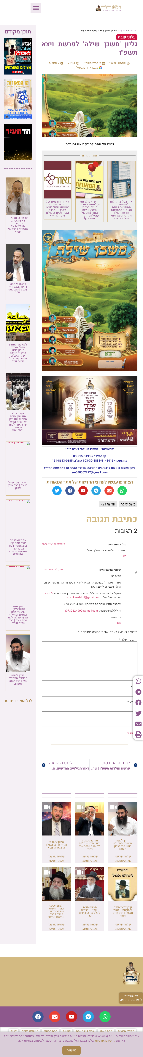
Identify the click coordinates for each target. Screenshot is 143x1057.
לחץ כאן (48, 593)
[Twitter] (57, 490)
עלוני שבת (123, 30)
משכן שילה (128, 504)
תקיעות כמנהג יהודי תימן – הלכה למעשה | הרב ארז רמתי (89, 844)
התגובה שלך (128, 639)
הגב (124, 556)
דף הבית (133, 30)
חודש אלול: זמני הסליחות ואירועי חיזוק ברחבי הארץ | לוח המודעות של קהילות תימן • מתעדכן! (89, 210)
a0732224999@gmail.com (81, 610)
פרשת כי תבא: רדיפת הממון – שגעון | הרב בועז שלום (18, 288)
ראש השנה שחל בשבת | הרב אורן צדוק (18, 485)
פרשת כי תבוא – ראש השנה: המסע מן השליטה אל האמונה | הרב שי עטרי (18, 225)
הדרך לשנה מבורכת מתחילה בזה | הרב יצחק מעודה (122, 844)
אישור (71, 1050)
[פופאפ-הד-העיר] (18, 159)
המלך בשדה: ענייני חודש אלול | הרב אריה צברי (56, 845)
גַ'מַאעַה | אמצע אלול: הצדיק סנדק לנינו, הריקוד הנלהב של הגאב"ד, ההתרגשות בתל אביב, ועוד (18, 352)
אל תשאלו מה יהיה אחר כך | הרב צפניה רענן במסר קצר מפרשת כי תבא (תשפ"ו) (18, 547)
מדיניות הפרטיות (105, 1040)
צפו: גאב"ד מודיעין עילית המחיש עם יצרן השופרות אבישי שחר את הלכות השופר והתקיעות (18, 421)
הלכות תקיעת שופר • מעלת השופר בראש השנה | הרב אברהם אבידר (56, 911)
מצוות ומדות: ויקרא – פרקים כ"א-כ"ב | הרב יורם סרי (89, 911)
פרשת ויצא (108, 504)
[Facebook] (70, 490)
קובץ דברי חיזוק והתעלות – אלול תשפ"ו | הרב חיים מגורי (123, 911)
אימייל (132, 701)
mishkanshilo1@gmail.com (83, 597)
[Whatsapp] (122, 490)
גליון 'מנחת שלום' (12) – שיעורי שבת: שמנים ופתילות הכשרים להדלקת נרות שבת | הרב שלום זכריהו (18, 614)
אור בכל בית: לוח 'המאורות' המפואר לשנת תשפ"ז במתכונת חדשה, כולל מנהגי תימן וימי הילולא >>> (121, 210)
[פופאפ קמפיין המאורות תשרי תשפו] (18, 73)
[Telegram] (96, 490)
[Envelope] (109, 490)
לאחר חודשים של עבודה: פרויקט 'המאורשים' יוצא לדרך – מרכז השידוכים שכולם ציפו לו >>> (57, 209)
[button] (36, 8)
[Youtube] (83, 490)
